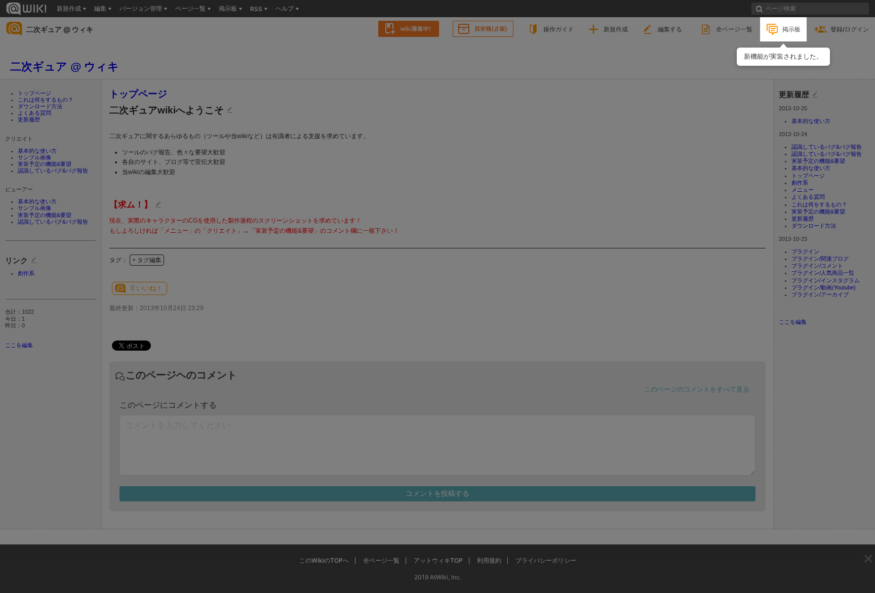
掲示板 (791, 29)
